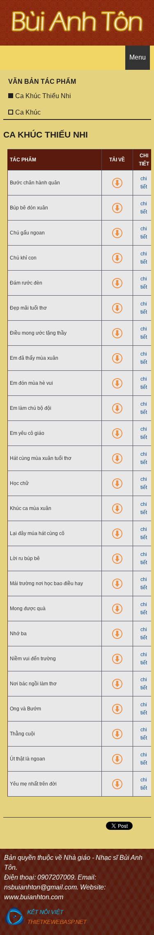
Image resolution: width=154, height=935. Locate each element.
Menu (137, 57)
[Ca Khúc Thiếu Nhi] (40, 89)
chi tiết (143, 183)
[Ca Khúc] (24, 105)
